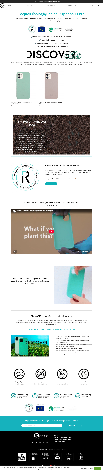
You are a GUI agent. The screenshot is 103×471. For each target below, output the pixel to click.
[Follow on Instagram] (39, 442)
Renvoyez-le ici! (51, 184)
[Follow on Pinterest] (43, 442)
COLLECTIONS (49, 5)
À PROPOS (71, 5)
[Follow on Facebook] (32, 442)
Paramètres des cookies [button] (87, 468)
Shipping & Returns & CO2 (63, 437)
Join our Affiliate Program (62, 439)
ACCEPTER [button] (97, 468)
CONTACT (92, 5)
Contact (56, 435)
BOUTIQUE (27, 5)
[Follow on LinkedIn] (47, 442)
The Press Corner (59, 441)
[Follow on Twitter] (36, 442)
